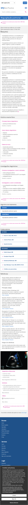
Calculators (4, 429)
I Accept (14, 495)
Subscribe (4, 448)
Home (3, 423)
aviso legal (23, 412)
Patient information (5, 431)
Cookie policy (8, 483)
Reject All (14, 499)
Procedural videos (5, 433)
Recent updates (5, 425)
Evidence (3, 435)
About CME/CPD (5, 452)
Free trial (3, 446)
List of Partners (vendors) (7, 492)
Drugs (3, 437)
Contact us (4, 454)
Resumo (11, 308)
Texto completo (5, 295)
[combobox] (12, 12)
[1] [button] (18, 111)
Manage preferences (14, 502)
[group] (14, 236)
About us (3, 450)
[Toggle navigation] (26, 8)
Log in (25, 2)
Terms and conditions (6, 465)
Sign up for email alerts (6, 456)
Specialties (4, 427)
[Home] (7, 8)
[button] (23, 18)
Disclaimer (4, 463)
